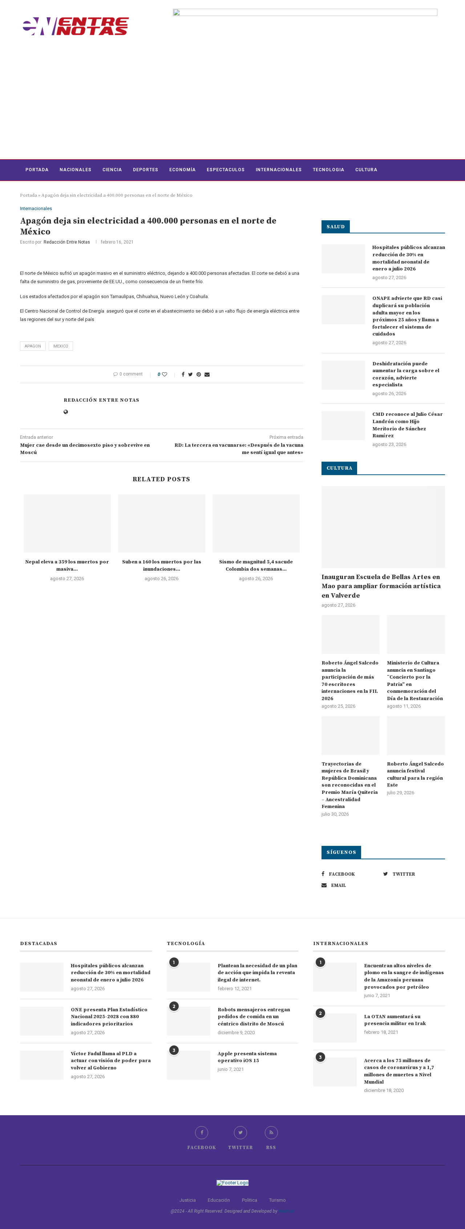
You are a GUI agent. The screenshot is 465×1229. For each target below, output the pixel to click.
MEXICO (60, 346)
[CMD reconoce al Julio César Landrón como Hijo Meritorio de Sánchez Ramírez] (343, 425)
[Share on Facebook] (183, 374)
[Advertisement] (232, 105)
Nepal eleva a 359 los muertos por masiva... (67, 566)
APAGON (33, 346)
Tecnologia (328, 169)
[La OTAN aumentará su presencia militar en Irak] (335, 1028)
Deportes (145, 169)
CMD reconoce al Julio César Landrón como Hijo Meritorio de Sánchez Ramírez (407, 425)
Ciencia (112, 169)
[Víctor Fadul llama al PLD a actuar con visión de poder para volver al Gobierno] (42, 1065)
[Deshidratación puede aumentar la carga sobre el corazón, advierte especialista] (343, 375)
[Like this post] (169, 374)
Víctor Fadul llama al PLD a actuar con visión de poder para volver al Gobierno (111, 1061)
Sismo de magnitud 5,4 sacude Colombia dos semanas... (256, 566)
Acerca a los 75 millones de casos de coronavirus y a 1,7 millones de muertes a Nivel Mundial (399, 1071)
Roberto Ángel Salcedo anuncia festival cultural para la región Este (415, 775)
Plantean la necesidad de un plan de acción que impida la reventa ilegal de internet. (257, 973)
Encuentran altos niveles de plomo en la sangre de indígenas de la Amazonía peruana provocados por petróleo (404, 977)
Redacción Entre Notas (67, 242)
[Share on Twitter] (190, 374)
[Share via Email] (207, 374)
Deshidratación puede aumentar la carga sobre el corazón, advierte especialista (405, 375)
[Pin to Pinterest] (199, 374)
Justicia (187, 1200)
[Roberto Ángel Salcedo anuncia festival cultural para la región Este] (416, 735)
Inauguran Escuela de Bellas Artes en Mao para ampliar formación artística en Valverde (381, 586)
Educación (219, 1200)
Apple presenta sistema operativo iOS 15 (247, 1057)
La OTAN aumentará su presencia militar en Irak (395, 1020)
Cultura (366, 169)
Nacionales (76, 169)
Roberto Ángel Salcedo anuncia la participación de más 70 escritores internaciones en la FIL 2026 (350, 681)
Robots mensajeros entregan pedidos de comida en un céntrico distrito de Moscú (254, 1017)
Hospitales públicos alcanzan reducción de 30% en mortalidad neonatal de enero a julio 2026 (408, 258)
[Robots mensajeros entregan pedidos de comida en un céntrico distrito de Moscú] (188, 1021)
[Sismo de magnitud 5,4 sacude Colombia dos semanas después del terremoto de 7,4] (256, 523)
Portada (37, 169)
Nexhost (286, 1211)
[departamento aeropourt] (305, 11)
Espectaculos (226, 169)
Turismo (277, 1200)
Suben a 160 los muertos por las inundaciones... (161, 566)
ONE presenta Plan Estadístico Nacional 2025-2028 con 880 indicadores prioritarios (109, 1017)
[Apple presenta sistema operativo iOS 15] (188, 1065)
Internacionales (279, 169)
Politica (249, 1200)
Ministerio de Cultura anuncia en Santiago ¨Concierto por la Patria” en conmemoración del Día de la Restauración (415, 681)
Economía (182, 169)
